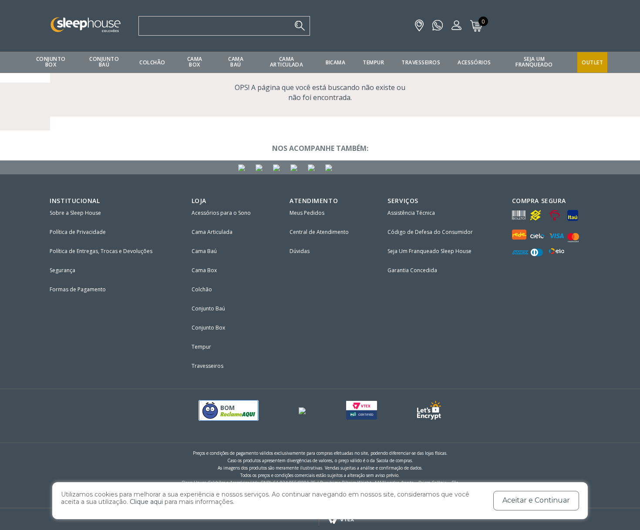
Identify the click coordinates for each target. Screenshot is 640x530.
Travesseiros (420, 62)
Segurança (62, 270)
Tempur (373, 62)
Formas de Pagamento (78, 289)
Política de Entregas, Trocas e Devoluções (101, 251)
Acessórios (474, 62)
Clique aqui (146, 502)
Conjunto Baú (104, 61)
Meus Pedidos (307, 213)
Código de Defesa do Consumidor (430, 232)
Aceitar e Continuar (536, 500)
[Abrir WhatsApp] (618, 508)
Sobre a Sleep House (75, 213)
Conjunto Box (51, 61)
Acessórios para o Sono (221, 213)
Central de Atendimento (319, 232)
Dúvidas (300, 251)
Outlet (592, 62)
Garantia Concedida (412, 270)
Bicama (336, 62)
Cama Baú (235, 61)
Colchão (152, 62)
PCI (361, 410)
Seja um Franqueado (534, 61)
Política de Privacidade (78, 232)
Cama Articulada (286, 61)
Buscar (300, 26)
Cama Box (194, 61)
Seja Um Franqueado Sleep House (429, 251)
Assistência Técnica (411, 213)
